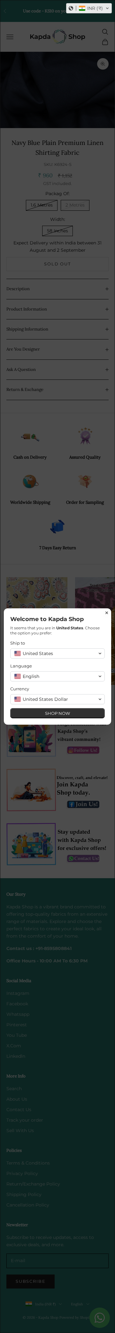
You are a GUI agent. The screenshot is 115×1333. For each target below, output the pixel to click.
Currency (19, 688)
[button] (89, 8)
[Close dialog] (106, 613)
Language (21, 665)
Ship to (17, 643)
